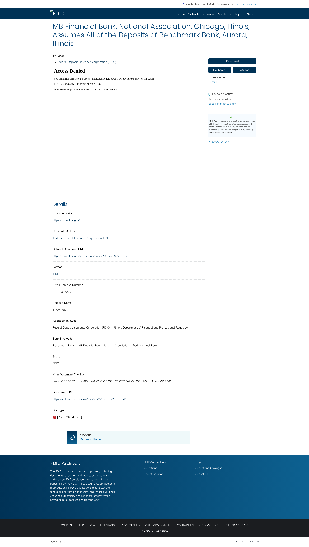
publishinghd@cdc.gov (222, 103)
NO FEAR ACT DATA (236, 525)
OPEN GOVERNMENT (158, 525)
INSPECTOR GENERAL (154, 530)
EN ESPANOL (108, 525)
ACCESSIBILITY (131, 525)
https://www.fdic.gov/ (66, 220)
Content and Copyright (208, 468)
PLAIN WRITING (208, 525)
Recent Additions (219, 14)
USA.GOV (254, 541)
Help (237, 14)
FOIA (92, 525)
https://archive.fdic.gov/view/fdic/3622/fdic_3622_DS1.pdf (89, 399)
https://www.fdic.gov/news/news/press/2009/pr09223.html (90, 256)
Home (181, 14)
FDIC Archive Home (155, 462)
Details (212, 82)
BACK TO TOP (220, 142)
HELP (80, 525)
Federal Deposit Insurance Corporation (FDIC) (86, 62)
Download (232, 61)
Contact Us (201, 474)
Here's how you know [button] (246, 4)
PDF (56, 274)
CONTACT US (185, 525)
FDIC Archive (63, 463)
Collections (196, 14)
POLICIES (66, 525)
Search (252, 14)
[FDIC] (58, 13)
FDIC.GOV (239, 541)
